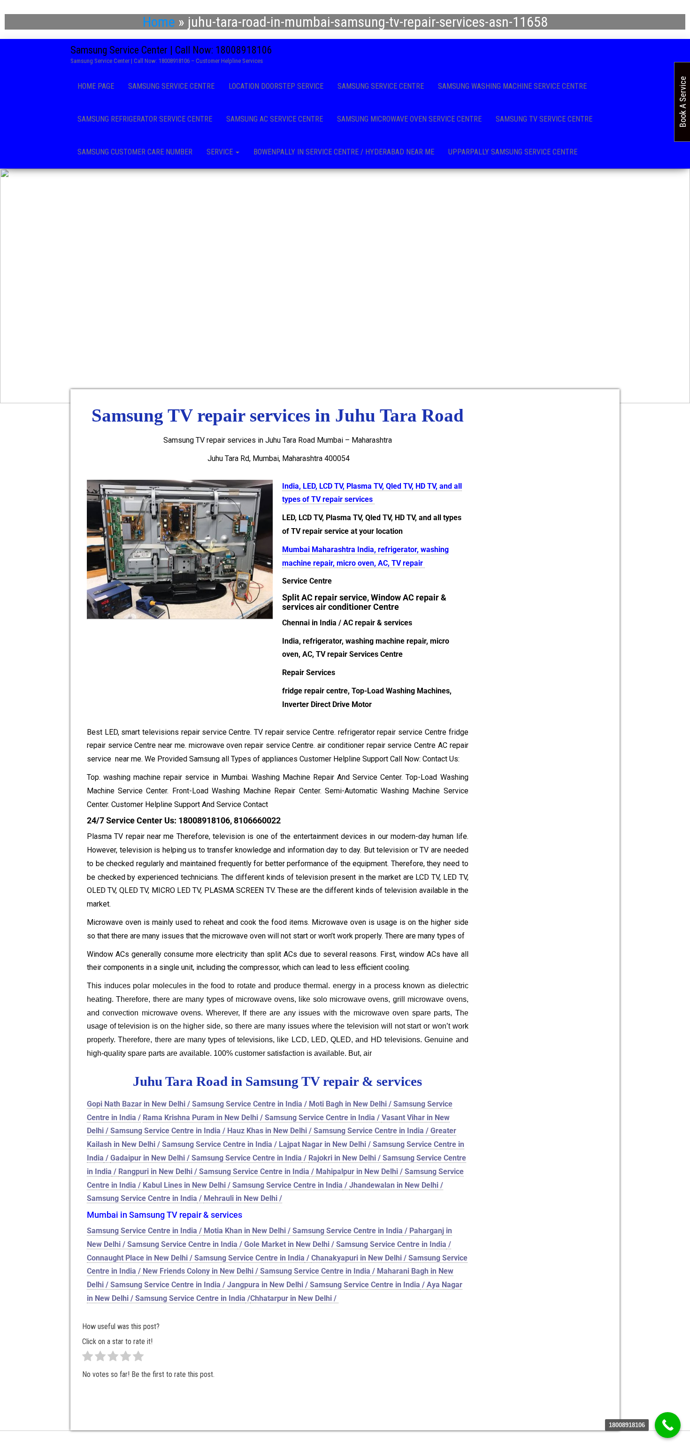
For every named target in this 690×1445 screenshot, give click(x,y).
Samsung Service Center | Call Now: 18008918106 (171, 50)
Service (221, 151)
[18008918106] (668, 1425)
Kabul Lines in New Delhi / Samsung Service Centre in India (243, 1185)
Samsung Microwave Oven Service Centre (409, 119)
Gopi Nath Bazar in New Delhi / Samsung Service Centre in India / (198, 1103)
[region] (345, 286)
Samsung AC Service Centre (274, 119)
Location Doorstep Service (276, 86)
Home (159, 22)
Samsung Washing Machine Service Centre (512, 86)
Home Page (95, 86)
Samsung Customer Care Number (134, 151)
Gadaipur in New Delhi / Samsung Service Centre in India (206, 1157)
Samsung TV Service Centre (544, 119)
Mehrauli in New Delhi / (243, 1198)
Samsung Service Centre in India (142, 1230)
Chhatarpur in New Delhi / (294, 1298)
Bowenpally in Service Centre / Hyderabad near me (343, 151)
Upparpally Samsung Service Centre (512, 151)
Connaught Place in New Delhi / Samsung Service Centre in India (196, 1257)
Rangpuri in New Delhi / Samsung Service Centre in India (213, 1171)
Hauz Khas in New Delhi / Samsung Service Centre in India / (328, 1130)
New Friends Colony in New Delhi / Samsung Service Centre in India (256, 1271)
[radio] (87, 1358)
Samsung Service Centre (171, 86)
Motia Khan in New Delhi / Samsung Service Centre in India (303, 1230)
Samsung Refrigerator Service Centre (144, 119)
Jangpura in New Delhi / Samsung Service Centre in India (323, 1284)
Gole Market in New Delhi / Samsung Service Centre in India (345, 1244)
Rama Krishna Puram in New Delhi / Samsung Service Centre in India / (262, 1117)
